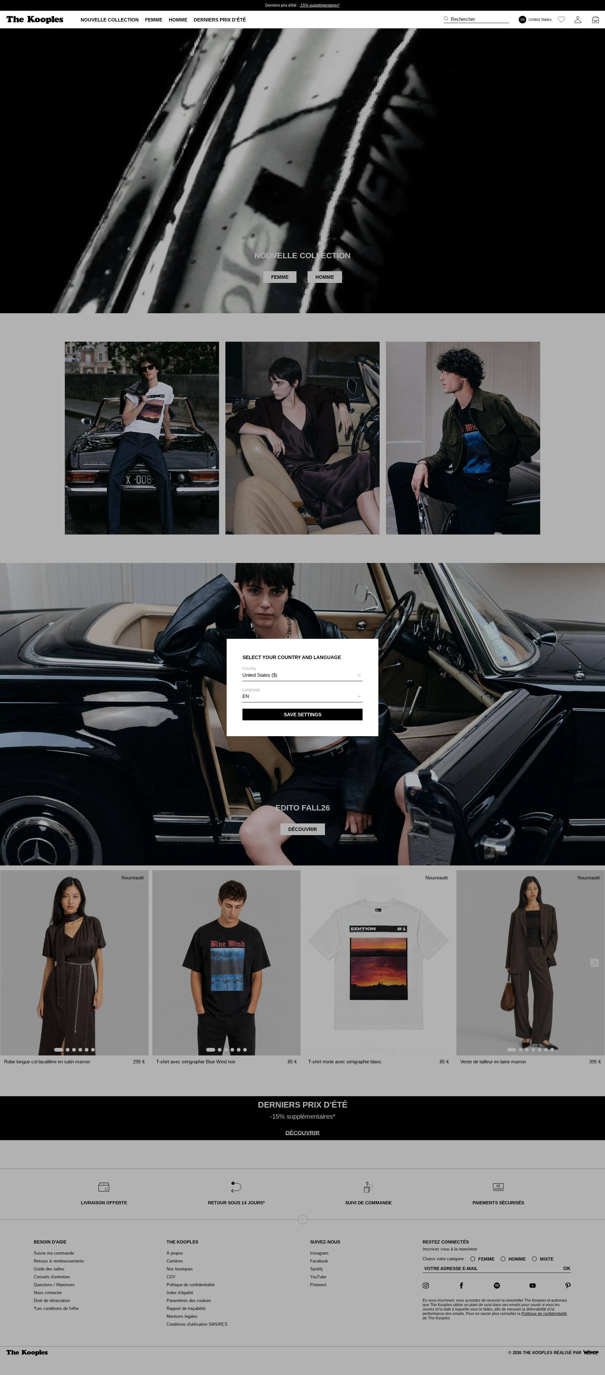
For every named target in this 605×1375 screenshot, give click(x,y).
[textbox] (302, 675)
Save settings (302, 714)
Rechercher (463, 19)
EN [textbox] (245, 696)
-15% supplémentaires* (319, 5)
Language (251, 693)
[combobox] (302, 676)
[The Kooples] (35, 20)
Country (259, 672)
